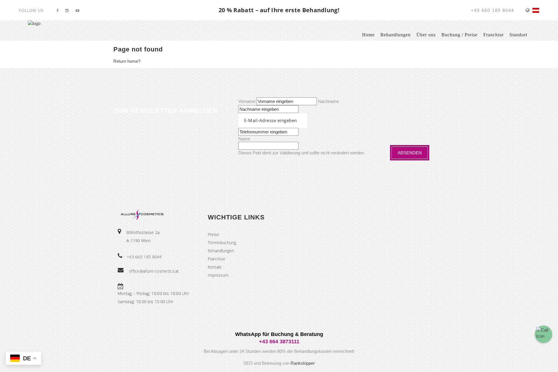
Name (244, 138)
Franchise (493, 34)
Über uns (426, 34)
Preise (213, 234)
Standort (518, 34)
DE (535, 10)
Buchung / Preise (459, 34)
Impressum (218, 275)
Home (368, 34)
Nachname (328, 101)
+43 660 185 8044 (144, 257)
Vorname (246, 101)
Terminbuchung (222, 242)
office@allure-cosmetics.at (154, 271)
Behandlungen (395, 34)
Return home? (126, 61)
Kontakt (215, 267)
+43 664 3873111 (279, 341)
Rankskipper (303, 363)
